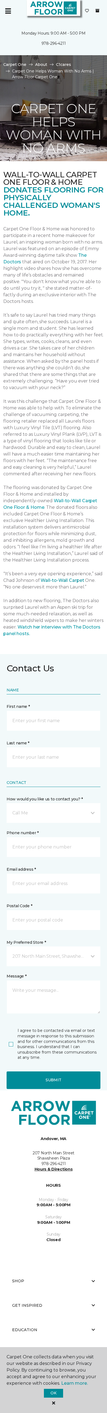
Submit (53, 1079)
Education (24, 1329)
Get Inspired (27, 1305)
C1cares (63, 64)
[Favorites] (87, 11)
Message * (16, 976)
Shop (18, 1280)
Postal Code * (19, 906)
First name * (18, 706)
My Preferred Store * (26, 942)
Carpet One (14, 64)
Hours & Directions (54, 1169)
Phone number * (23, 833)
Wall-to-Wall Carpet (62, 580)
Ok (53, 1392)
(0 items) (97, 11)
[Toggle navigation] (8, 11)
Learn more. (74, 1383)
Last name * (18, 743)
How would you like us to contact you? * (45, 799)
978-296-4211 (53, 43)
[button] (53, 813)
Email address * (21, 869)
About (41, 64)
